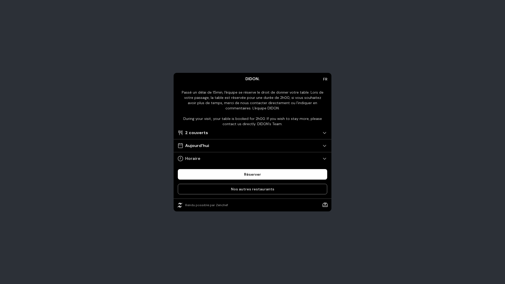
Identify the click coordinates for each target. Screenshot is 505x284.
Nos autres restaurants (252, 189)
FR (325, 79)
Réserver (252, 174)
